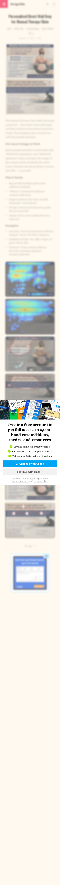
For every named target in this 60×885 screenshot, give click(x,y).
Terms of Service (20, 481)
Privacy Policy (41, 481)
